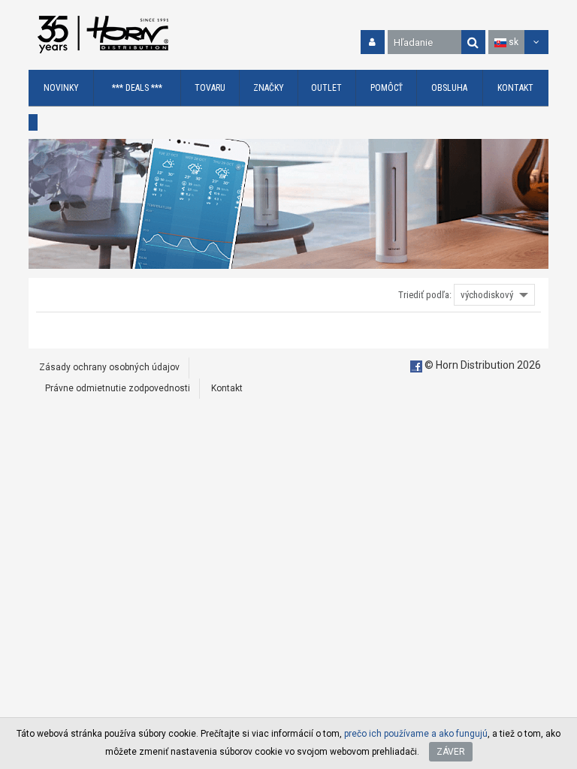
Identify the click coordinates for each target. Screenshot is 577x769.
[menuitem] (61, 88)
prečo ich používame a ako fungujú (416, 733)
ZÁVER (451, 751)
